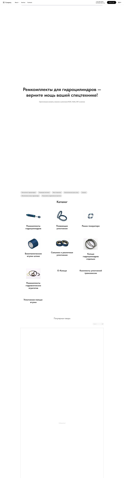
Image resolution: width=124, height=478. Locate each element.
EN (120, 2)
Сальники (84, 192)
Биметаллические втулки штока (71, 192)
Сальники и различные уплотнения (62, 253)
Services (23, 2)
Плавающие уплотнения (44, 192)
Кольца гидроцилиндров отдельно (91, 256)
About (16, 2)
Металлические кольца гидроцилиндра (30, 195)
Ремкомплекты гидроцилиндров (29, 192)
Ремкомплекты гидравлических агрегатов (51, 195)
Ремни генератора (57, 192)
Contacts (29, 2)
